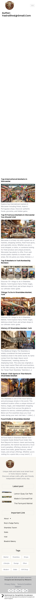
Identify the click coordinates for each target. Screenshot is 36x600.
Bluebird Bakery (10, 541)
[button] (6, 557)
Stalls (6, 532)
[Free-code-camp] (23, 590)
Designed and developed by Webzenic (18, 580)
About (6, 518)
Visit (5, 537)
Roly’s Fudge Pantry (11, 523)
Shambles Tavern (10, 528)
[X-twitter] (16, 590)
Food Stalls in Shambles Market (15, 419)
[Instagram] (12, 590)
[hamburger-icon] (32, 5)
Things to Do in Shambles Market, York (16, 293)
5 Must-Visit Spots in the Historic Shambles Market (16, 374)
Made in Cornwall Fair (23, 499)
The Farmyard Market (23, 503)
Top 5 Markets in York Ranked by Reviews (15, 261)
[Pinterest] (19, 590)
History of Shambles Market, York (16, 328)
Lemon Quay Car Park (23, 494)
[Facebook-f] (9, 590)
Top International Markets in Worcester (14, 180)
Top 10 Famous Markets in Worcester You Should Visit (18, 216)
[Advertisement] (18, 98)
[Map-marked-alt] (26, 590)
